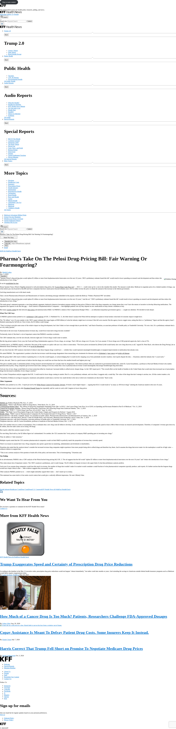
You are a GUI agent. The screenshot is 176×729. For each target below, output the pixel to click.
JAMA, (2, 412)
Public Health (8, 56)
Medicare (11, 204)
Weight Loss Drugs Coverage (13, 219)
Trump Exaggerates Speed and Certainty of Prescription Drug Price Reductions (66, 564)
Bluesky (6, 695)
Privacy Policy (8, 720)
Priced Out (11, 146)
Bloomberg (3, 405)
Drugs (30, 489)
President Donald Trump (32, 388)
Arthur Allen (6, 623)
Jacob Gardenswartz (8, 655)
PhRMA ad (3, 403)
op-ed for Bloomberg (37, 346)
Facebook (7, 691)
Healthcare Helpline (14, 104)
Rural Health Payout (14, 54)
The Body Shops (13, 144)
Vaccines (11, 76)
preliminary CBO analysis (35, 317)
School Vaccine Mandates (12, 217)
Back (6, 35)
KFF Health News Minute (16, 106)
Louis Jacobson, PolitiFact (10, 575)
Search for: (3, 21)
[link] (3, 276)
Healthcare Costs (13, 182)
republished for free (12, 283)
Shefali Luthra (7, 272)
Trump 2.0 (7, 31)
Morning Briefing (9, 668)
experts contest (11, 310)
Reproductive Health (14, 191)
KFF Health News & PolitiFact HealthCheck (56, 489)
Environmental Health (15, 79)
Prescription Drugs (14, 186)
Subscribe (3, 14)
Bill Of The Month (14, 139)
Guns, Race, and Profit (15, 148)
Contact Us (3, 508)
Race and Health (13, 197)
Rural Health (12, 195)
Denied (10, 153)
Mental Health (12, 201)
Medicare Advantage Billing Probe (15, 215)
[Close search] (2, 24)
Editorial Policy (9, 718)
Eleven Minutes (13, 157)
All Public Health (9, 81)
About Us (7, 671)
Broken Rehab (13, 150)
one (25, 306)
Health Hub (12, 110)
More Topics (8, 161)
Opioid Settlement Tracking (17, 155)
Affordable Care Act (14, 202)
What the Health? (13, 103)
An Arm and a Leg (14, 108)
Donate (16, 14)
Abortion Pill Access (10, 222)
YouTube (7, 687)
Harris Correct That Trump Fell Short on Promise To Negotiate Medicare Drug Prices (71, 648)
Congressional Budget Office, (9, 406)
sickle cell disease (123, 353)
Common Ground (14, 141)
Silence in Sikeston (14, 114)
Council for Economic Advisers (10, 408)
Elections (11, 180)
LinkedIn (7, 689)
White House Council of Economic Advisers (51, 385)
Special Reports (9, 119)
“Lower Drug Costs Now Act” (64, 287)
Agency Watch (13, 50)
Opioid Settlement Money (12, 220)
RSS (5, 698)
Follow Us (10, 14)
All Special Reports (10, 159)
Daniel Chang (6, 639)
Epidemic (11, 115)
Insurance (11, 184)
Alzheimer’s (103, 353)
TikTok (6, 697)
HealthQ (11, 112)
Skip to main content (9, 2)
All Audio (7, 117)
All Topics (7, 210)
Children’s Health (13, 208)
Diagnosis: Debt (13, 142)
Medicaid (11, 206)
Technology (12, 193)
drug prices (31, 310)
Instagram (7, 686)
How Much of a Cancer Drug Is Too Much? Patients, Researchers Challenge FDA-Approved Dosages (83, 616)
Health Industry (13, 188)
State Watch (12, 52)
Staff (5, 675)
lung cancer (111, 353)
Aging (10, 199)
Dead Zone (11, 152)
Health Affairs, (4, 414)
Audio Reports (9, 83)
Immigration (12, 190)
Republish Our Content (11, 677)
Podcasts (7, 664)
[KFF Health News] (11, 12)
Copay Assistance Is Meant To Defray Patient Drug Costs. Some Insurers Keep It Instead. (74, 632)
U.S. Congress (37, 489)
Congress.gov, (4, 410)
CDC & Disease (13, 77)
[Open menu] (1, 19)
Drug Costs (24, 489)
